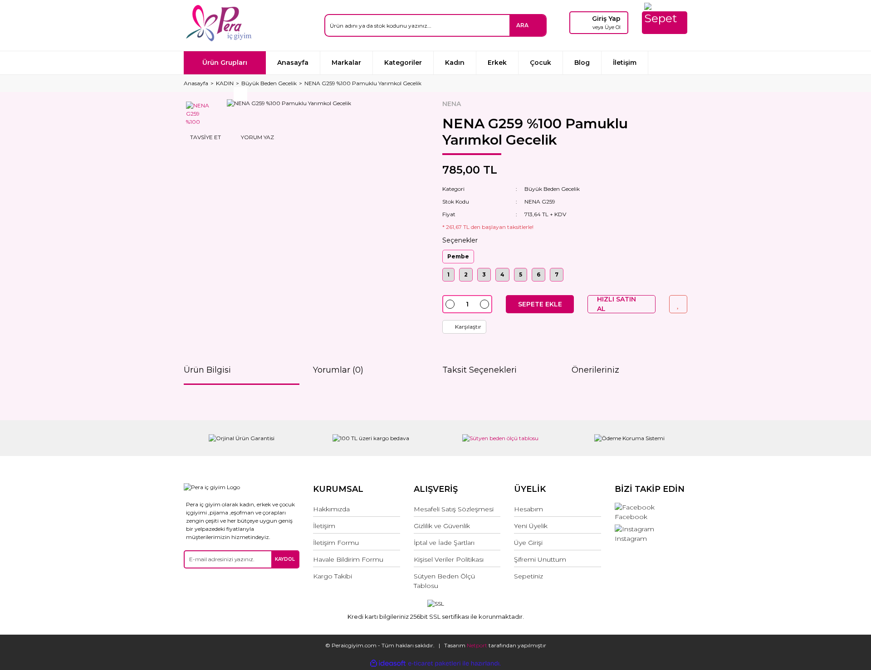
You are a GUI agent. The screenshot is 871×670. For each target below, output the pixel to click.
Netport (477, 645)
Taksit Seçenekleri (479, 370)
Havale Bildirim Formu (348, 559)
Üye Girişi (528, 543)
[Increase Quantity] (484, 304)
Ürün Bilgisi (207, 370)
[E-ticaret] (434, 663)
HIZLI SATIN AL (616, 304)
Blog (582, 62)
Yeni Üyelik (531, 526)
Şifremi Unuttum (540, 559)
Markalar (346, 62)
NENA (451, 104)
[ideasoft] (388, 663)
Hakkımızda (331, 509)
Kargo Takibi (332, 576)
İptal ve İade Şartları (444, 543)
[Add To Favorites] (678, 304)
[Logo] (218, 23)
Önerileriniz (595, 370)
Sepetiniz (528, 576)
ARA (522, 25)
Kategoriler (403, 62)
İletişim (624, 62)
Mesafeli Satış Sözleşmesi (454, 509)
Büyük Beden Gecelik (552, 188)
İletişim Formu (336, 543)
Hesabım (528, 509)
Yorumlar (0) (338, 370)
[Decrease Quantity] (450, 304)
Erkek (497, 62)
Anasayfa (292, 62)
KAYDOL (285, 559)
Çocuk (540, 62)
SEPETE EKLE (540, 304)
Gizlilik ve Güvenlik (442, 526)
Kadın (455, 62)
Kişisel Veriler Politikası (449, 559)
